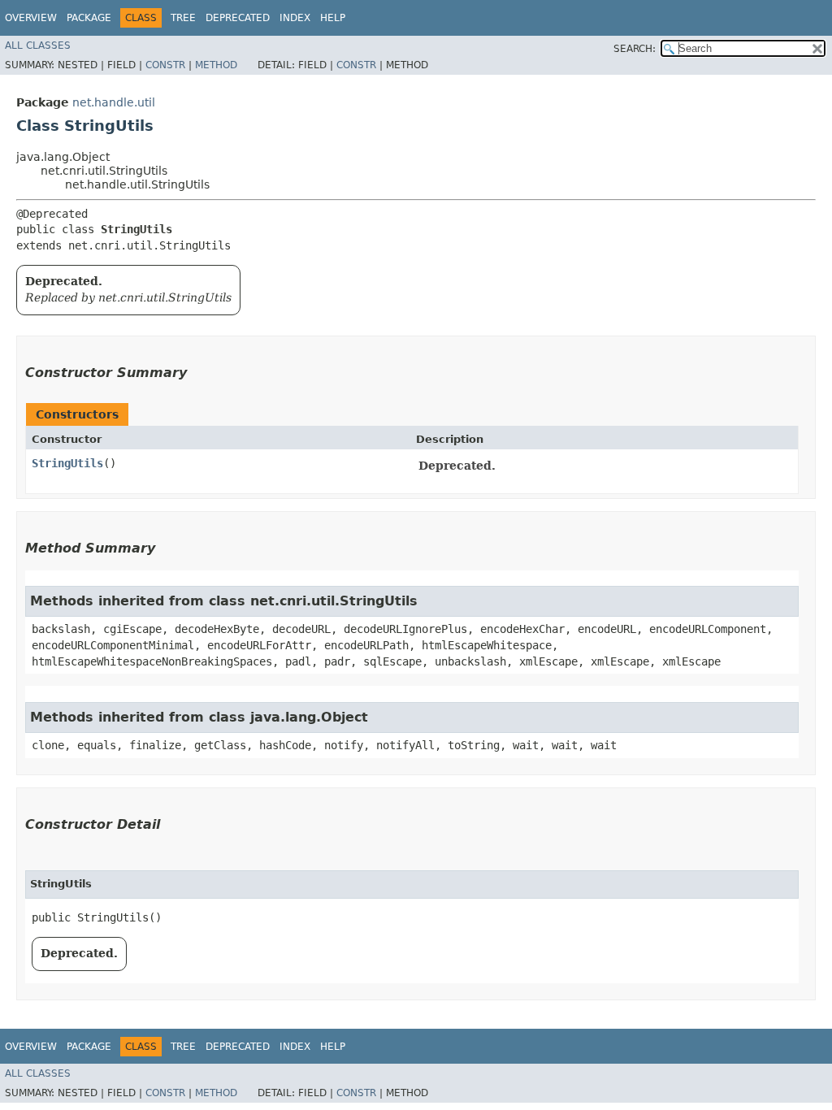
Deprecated (238, 18)
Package (89, 18)
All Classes (38, 45)
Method (216, 65)
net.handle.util (113, 102)
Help (332, 18)
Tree (183, 18)
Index (295, 18)
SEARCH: (634, 48)
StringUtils (67, 463)
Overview (31, 18)
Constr (165, 65)
